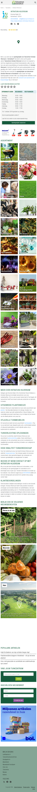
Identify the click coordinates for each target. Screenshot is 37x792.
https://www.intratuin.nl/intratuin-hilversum (22, 21)
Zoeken (19, 679)
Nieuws (5, 772)
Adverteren (6, 762)
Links (33, 789)
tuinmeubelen (28, 423)
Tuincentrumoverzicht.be (10, 757)
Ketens (5, 774)
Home (2, 7)
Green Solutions (18, 787)
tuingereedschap (10, 453)
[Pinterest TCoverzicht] (10, 781)
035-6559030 (14, 19)
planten (3, 410)
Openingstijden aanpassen (18, 122)
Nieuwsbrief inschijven (9, 764)
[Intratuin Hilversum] (5, 14)
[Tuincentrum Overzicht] (18, 2)
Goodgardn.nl (6, 759)
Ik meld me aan (18, 700)
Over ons (5, 767)
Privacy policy (26, 787)
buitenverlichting (12, 438)
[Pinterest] (18, 24)
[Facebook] (11, 24)
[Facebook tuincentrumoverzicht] (7, 781)
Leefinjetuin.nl (6, 754)
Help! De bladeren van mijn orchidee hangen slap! (15, 652)
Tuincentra (8, 7)
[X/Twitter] (15, 24)
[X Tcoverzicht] (4, 781)
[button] (18, 42)
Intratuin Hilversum (17, 7)
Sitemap (33, 787)
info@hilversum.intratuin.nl (26, 19)
